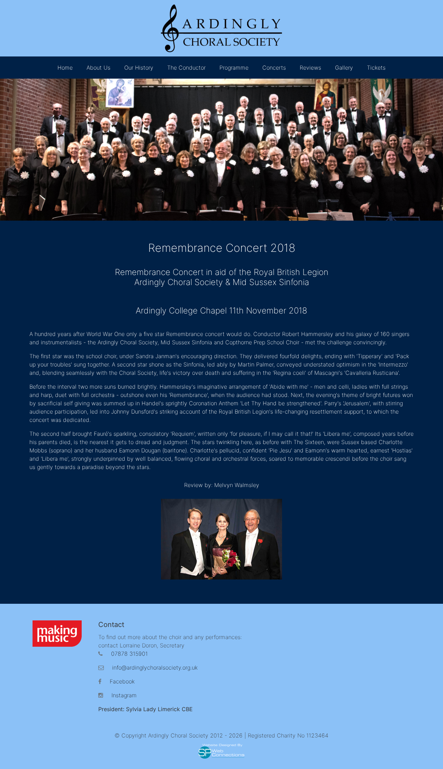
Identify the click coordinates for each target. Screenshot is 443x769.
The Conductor (186, 67)
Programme (233, 67)
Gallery (344, 67)
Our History (138, 67)
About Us (98, 67)
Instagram (124, 695)
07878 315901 (129, 653)
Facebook (122, 681)
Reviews (310, 67)
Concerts (274, 67)
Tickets (376, 67)
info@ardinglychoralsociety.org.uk (155, 667)
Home (65, 67)
